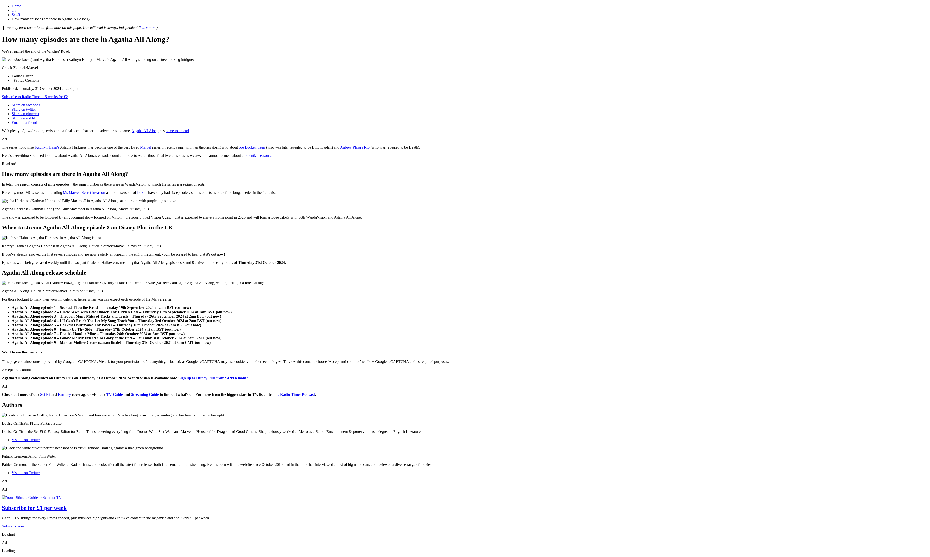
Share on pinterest (25, 114)
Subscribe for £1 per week (34, 508)
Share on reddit (23, 118)
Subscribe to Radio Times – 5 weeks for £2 (35, 97)
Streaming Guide (145, 394)
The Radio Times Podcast (294, 394)
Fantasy (64, 394)
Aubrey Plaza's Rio (355, 147)
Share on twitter (24, 109)
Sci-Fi (45, 394)
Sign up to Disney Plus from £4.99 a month (213, 378)
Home (16, 6)
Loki (140, 192)
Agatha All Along (145, 131)
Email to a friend (24, 122)
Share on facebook (26, 105)
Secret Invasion (93, 192)
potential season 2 (258, 155)
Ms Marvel (71, 192)
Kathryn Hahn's (47, 147)
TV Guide (114, 394)
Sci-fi (16, 15)
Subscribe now (13, 526)
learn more (148, 27)
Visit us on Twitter (26, 440)
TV (14, 10)
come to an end (177, 131)
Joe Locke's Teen (252, 147)
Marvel (145, 147)
